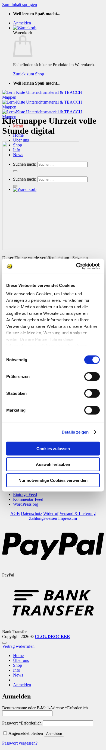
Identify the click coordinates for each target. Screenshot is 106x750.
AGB (15, 513)
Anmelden (54, 734)
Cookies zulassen (53, 448)
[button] (22, 23)
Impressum (67, 518)
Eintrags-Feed (25, 494)
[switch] (92, 376)
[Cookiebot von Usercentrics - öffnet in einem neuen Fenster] (76, 266)
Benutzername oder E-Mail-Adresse (45, 708)
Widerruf (50, 513)
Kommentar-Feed (28, 499)
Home (18, 655)
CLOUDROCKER (52, 636)
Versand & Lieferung (78, 513)
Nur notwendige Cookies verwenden (53, 480)
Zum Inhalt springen (19, 4)
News (18, 675)
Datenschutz (31, 513)
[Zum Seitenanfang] (4, 643)
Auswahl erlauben (53, 464)
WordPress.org (25, 504)
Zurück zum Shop (28, 74)
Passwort (22, 723)
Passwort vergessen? (20, 743)
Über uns (21, 140)
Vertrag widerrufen (18, 646)
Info (16, 670)
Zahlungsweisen (43, 518)
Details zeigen (75, 432)
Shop (17, 665)
